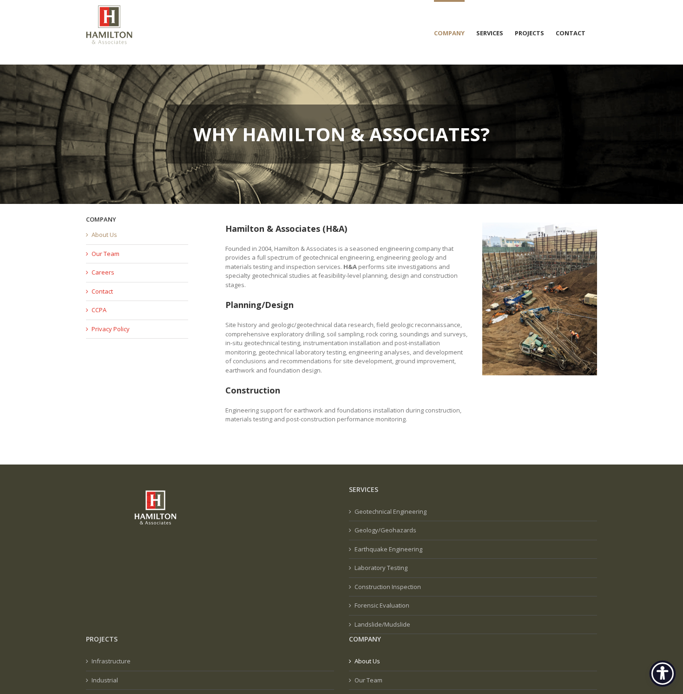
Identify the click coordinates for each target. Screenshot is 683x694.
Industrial (105, 680)
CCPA (99, 310)
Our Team (105, 253)
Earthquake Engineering (388, 549)
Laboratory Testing (381, 567)
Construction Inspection (388, 587)
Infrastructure (111, 661)
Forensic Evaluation (382, 605)
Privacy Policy (111, 329)
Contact (102, 291)
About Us (104, 234)
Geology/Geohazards (385, 530)
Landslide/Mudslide (382, 624)
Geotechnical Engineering (391, 511)
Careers (103, 272)
